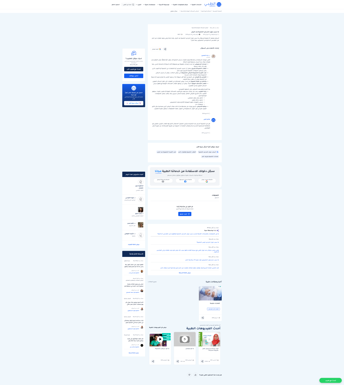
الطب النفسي (139, 190)
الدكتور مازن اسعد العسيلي (132, 292)
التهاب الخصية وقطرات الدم (187, 152)
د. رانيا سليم (139, 213)
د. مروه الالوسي (130, 198)
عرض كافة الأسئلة (185, 273)
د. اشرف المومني (130, 234)
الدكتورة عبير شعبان (139, 187)
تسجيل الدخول (116, 4)
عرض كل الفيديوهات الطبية (157, 327)
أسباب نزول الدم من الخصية (207, 152)
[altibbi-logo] (213, 4)
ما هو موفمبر (190, 349)
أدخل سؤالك (133, 76)
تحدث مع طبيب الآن (134, 69)
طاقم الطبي (207, 119)
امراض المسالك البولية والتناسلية (190, 11)
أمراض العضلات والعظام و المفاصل (134, 280)
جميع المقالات (152, 282)
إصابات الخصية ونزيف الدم (210, 156)
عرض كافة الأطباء (133, 244)
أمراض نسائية (127, 298)
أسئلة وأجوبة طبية (206, 11)
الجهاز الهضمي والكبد (137, 216)
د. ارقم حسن (131, 223)
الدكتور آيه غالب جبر (134, 347)
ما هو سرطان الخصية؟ (162, 349)
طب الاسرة (132, 225)
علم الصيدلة (127, 335)
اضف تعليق (183, 214)
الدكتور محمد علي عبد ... (133, 273)
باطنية (133, 236)
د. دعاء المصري (205, 55)
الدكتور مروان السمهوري (133, 310)
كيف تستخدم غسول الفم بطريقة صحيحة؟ (210, 349)
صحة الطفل (127, 261)
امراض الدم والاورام (130, 200)
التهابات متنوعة (215, 303)
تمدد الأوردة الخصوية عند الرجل (166, 152)
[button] (195, 4)
